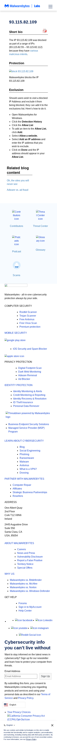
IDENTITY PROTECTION (19, 385)
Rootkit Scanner (28, 312)
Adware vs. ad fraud (17, 190)
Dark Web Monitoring (29, 371)
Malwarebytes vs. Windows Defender (30, 591)
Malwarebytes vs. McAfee (23, 583)
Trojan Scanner (27, 315)
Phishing (24, 454)
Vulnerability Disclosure (30, 556)
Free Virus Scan (28, 323)
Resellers (18, 496)
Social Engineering (30, 450)
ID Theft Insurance (23, 402)
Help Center (25, 610)
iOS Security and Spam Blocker (30, 349)
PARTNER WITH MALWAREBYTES (24, 479)
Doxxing (24, 472)
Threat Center (40, 226)
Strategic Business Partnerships (30, 492)
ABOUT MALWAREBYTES (19, 543)
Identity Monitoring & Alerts (27, 391)
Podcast (16, 251)
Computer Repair (22, 485)
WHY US (9, 574)
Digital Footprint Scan (30, 368)
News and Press (26, 553)
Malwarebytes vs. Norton (23, 587)
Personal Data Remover (26, 406)
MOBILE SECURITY (16, 333)
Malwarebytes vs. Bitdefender (26, 580)
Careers (21, 549)
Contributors (16, 226)
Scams (16, 275)
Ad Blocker (24, 379)
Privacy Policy (25, 698)
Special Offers (24, 567)
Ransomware (27, 458)
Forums (23, 603)
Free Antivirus (26, 319)
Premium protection (29, 326)
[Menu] (50, 6)
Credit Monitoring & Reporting (29, 395)
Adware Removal (27, 375)
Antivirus (24, 465)
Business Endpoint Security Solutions (28, 424)
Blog (22, 447)
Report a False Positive (29, 560)
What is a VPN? (28, 469)
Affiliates (17, 488)
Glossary (40, 249)
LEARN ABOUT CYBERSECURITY (24, 440)
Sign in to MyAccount (30, 607)
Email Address (12, 671)
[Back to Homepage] (22, 7)
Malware (24, 461)
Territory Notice (25, 564)
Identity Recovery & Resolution (30, 398)
